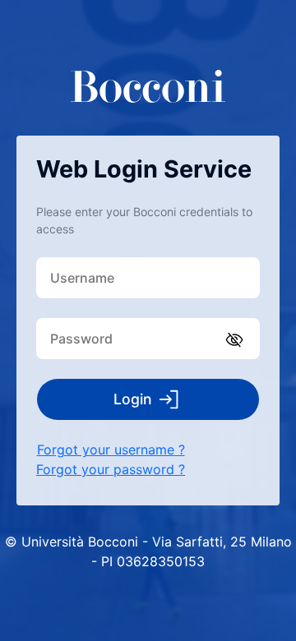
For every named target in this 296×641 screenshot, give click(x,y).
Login (132, 399)
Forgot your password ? (110, 469)
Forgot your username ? (111, 449)
